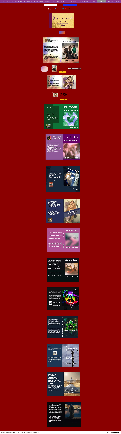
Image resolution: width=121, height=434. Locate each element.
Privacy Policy (37, 432)
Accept (117, 432)
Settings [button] (108, 432)
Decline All (112, 432)
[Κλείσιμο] (119, 432)
